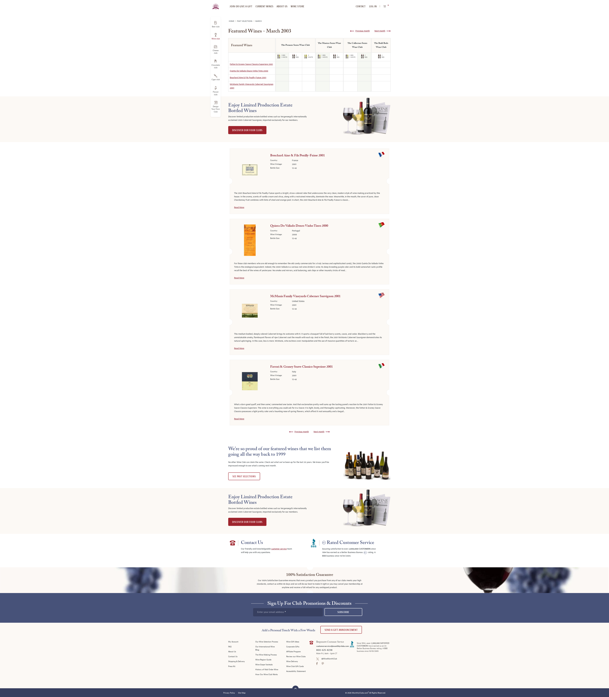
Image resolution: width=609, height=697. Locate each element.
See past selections (244, 476)
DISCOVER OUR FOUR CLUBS (247, 130)
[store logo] (216, 5)
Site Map (242, 693)
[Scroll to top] (295, 688)
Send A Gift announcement (341, 630)
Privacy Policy (229, 693)
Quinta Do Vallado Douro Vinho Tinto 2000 (249, 71)
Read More (239, 207)
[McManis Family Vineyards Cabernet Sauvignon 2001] (249, 311)
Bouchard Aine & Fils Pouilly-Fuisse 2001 (248, 77)
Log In (373, 6)
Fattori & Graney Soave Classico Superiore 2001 (251, 64)
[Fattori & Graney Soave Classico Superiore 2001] (249, 381)
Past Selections (245, 21)
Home (232, 21)
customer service (279, 549)
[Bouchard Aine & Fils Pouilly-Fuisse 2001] (249, 170)
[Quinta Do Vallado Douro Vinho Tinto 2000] (249, 240)
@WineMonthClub (329, 659)
